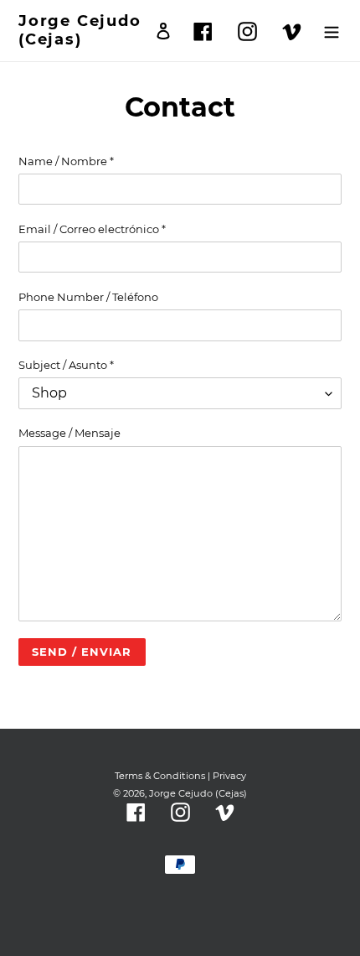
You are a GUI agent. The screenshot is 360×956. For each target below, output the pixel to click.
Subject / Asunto (66, 364)
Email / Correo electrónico (92, 229)
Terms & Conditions (160, 776)
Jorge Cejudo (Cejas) (79, 31)
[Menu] (331, 31)
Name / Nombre (66, 161)
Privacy (229, 776)
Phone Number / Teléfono (88, 297)
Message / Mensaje (69, 432)
